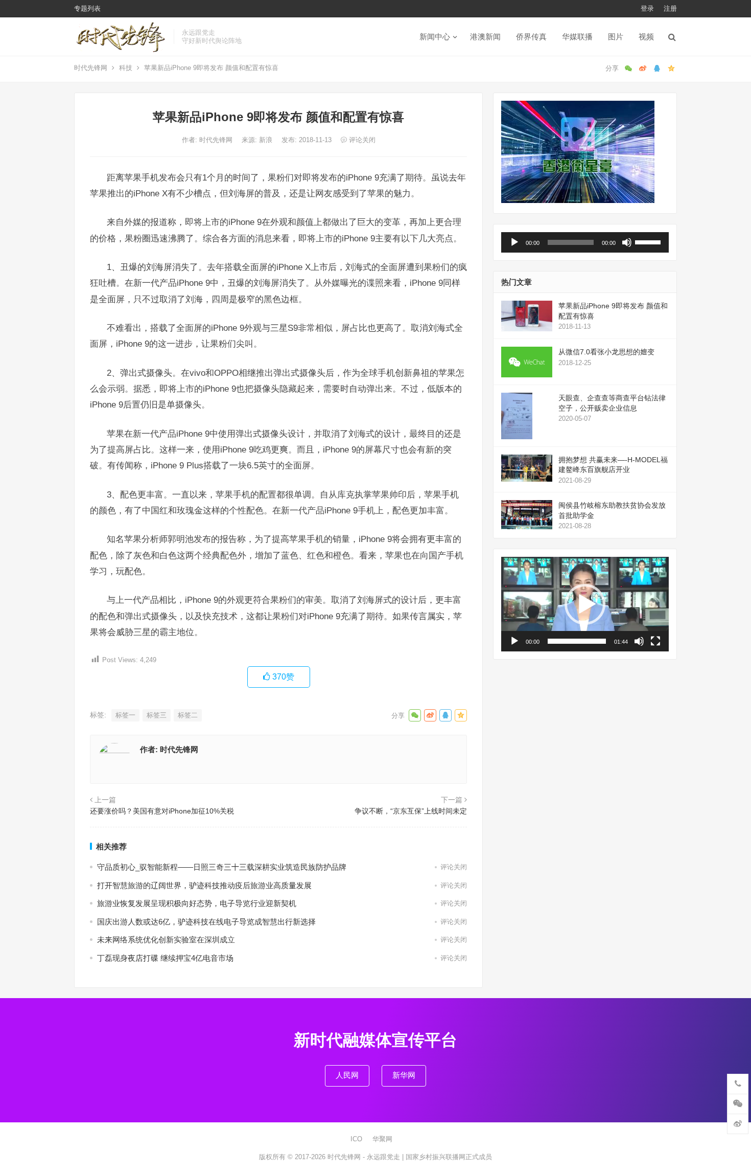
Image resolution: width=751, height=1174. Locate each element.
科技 (125, 68)
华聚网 (382, 1139)
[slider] (649, 241)
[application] (585, 242)
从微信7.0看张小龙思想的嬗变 (606, 352)
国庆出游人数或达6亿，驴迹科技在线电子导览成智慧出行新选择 (206, 921)
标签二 (188, 715)
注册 (670, 8)
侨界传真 (531, 36)
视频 (646, 36)
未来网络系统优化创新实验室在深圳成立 (166, 939)
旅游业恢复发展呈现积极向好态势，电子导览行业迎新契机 (196, 903)
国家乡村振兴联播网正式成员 (449, 1157)
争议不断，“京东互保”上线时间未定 (411, 811)
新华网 (403, 1075)
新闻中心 (434, 36)
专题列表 (87, 8)
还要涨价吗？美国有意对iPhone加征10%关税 (162, 811)
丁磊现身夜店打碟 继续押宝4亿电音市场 (165, 958)
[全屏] (655, 641)
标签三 (157, 715)
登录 (647, 8)
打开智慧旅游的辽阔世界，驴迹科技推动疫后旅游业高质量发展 (204, 885)
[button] (585, 604)
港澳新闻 (485, 36)
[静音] (627, 242)
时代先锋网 (90, 68)
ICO (356, 1139)
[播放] (514, 242)
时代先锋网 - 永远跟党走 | (366, 1157)
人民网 (347, 1075)
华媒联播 (577, 36)
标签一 (125, 715)
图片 (615, 36)
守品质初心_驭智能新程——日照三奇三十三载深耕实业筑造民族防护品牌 (221, 867)
